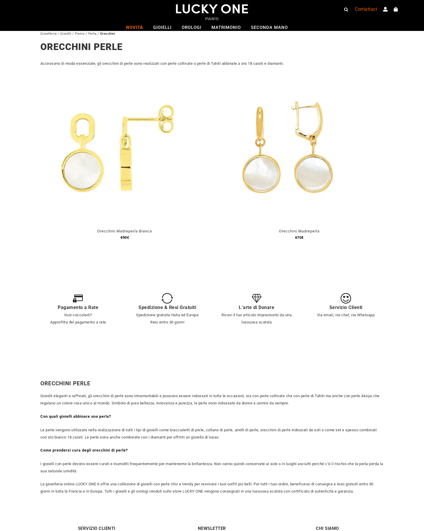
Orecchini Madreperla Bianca (124, 231)
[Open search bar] (346, 9)
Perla (92, 34)
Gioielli (66, 34)
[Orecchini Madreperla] (287, 82)
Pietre (80, 34)
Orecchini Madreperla (299, 231)
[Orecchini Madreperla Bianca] (112, 82)
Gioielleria (48, 34)
